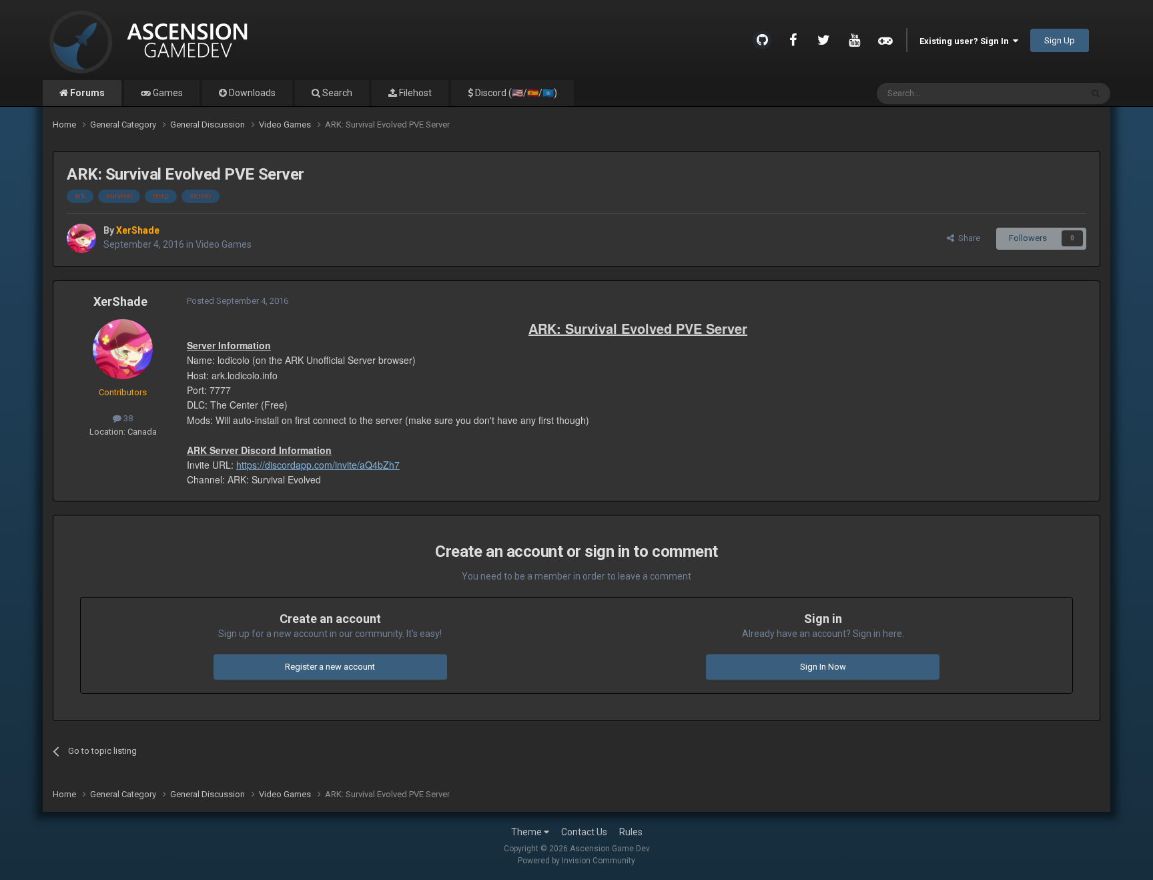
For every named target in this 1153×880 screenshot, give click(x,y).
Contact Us (584, 832)
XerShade (120, 301)
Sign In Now (823, 667)
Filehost (414, 92)
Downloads (251, 92)
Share (967, 238)
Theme (527, 832)
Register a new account (330, 667)
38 (127, 418)
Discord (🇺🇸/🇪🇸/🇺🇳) (515, 92)
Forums (86, 92)
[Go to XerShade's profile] (81, 238)
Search (336, 92)
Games (167, 92)
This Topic (1044, 93)
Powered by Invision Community (576, 860)
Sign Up (1059, 40)
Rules (631, 832)
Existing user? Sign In (966, 41)
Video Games (224, 244)
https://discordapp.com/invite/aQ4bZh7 (318, 464)
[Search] (1095, 93)
